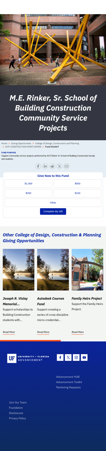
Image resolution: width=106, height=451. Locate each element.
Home (4, 143)
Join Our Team (18, 402)
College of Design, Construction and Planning (57, 143)
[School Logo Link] (28, 358)
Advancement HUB (68, 377)
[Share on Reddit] (52, 166)
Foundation (16, 408)
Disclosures (16, 413)
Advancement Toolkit (69, 382)
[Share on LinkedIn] (45, 166)
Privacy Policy (17, 418)
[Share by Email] (67, 166)
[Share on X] (60, 166)
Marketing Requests (68, 387)
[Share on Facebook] (38, 166)
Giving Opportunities (21, 143)
